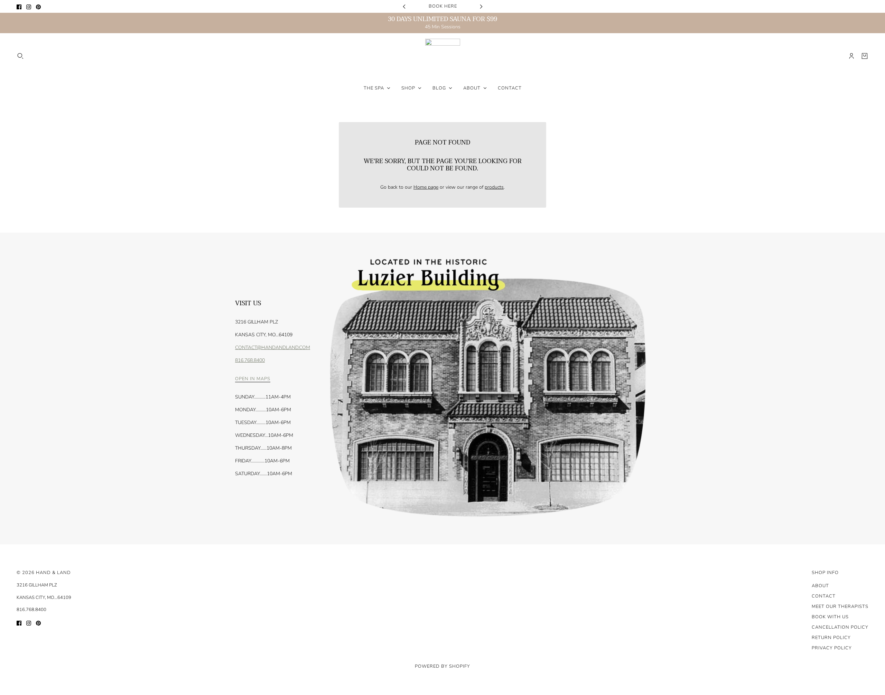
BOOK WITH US (830, 617)
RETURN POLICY (831, 638)
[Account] (851, 56)
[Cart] (864, 56)
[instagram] (29, 6)
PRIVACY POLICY (832, 648)
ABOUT (820, 586)
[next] (481, 6)
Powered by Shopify (442, 666)
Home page (425, 187)
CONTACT (824, 596)
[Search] (20, 56)
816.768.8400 (250, 360)
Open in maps (252, 379)
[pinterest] (38, 6)
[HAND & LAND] (442, 56)
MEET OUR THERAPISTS (840, 606)
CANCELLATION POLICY (840, 627)
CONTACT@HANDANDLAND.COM (272, 347)
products (494, 187)
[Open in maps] (486, 388)
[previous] (404, 6)
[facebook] (19, 6)
